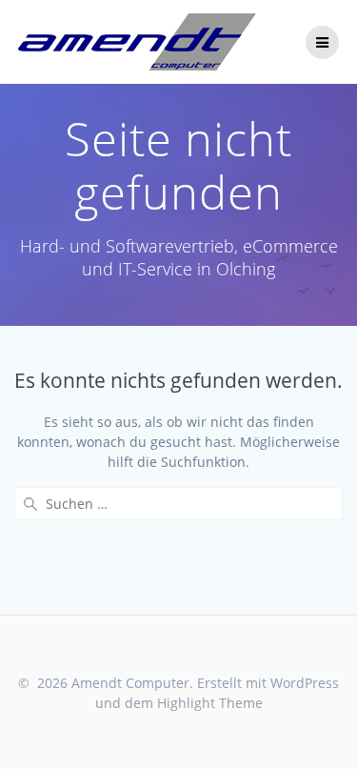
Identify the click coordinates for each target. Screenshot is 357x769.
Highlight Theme (210, 703)
